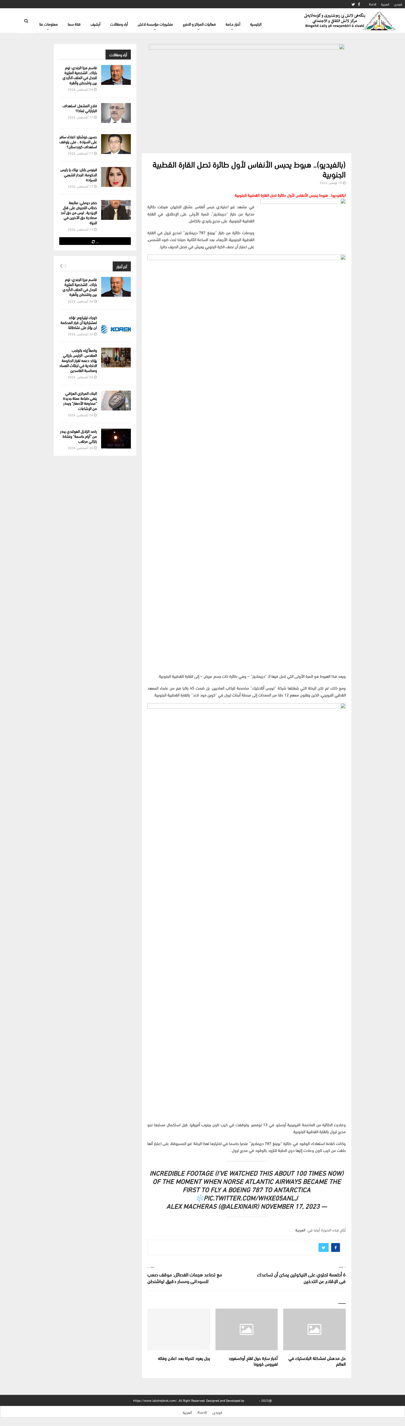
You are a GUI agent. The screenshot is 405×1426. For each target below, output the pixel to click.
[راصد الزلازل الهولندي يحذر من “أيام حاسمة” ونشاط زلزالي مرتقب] (116, 439)
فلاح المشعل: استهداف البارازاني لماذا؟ (80, 107)
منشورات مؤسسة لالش (155, 24)
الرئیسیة (255, 24)
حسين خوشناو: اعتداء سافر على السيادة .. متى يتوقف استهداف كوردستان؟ (78, 141)
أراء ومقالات (119, 24)
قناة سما (74, 24)
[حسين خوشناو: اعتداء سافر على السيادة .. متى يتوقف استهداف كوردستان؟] (116, 144)
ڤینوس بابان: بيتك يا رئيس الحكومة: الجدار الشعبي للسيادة (78, 174)
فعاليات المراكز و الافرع (199, 24)
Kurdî (372, 4)
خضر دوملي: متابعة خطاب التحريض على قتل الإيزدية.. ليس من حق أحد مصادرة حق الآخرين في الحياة (79, 212)
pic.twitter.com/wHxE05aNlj (251, 1197)
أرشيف (95, 24)
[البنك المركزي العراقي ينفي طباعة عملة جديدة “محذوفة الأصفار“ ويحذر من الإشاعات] (116, 400)
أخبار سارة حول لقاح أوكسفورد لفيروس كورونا (253, 1361)
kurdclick (251, 1400)
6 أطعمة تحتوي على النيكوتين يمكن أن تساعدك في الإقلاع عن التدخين (301, 1277)
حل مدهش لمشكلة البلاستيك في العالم (317, 1361)
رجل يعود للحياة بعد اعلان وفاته (184, 1358)
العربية (385, 4)
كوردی (398, 4)
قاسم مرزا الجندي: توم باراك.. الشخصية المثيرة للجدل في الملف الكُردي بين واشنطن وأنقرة (80, 74)
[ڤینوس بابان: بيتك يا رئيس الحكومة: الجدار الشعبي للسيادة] (116, 177)
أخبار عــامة (233, 24)
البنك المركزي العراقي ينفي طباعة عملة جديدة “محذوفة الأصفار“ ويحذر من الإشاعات (80, 400)
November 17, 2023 (290, 1205)
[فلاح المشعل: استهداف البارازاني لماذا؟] (116, 113)
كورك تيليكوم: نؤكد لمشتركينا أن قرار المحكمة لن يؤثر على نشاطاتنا (79, 322)
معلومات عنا (48, 24)
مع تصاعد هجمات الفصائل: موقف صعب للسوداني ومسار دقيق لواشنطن (184, 1277)
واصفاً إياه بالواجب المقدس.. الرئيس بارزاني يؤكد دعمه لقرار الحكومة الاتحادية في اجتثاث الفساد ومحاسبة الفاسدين (78, 360)
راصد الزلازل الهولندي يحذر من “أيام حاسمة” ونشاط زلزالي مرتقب (78, 436)
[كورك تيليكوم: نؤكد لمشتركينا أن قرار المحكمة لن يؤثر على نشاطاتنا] (116, 325)
